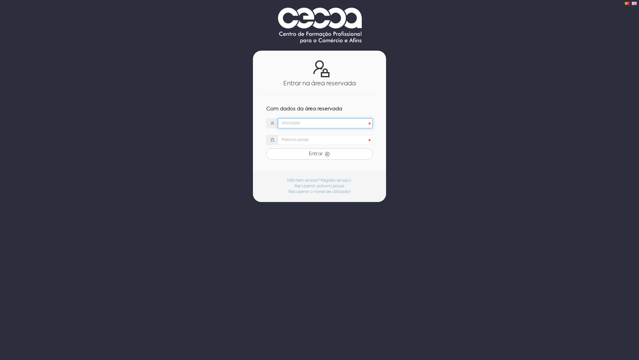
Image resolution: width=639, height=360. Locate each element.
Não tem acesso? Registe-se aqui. (319, 181)
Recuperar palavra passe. (320, 186)
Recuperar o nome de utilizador (320, 192)
